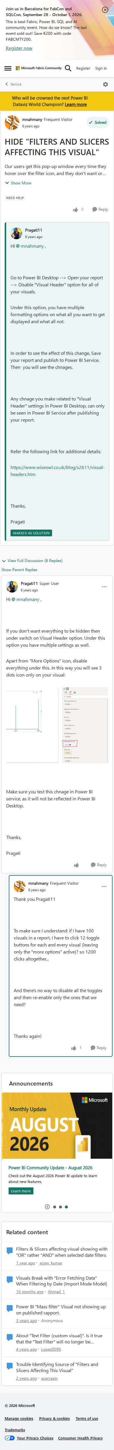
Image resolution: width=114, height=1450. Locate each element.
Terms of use (87, 1418)
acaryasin (49, 1378)
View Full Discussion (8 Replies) (35, 560)
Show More (21, 183)
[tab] (54, 1207)
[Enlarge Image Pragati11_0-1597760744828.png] (57, 725)
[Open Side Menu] (7, 68)
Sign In (101, 68)
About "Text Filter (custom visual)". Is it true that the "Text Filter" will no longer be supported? (59, 1339)
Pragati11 (33, 230)
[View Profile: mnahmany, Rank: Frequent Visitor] (12, 122)
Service (16, 84)
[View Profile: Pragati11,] (16, 233)
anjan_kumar (50, 1263)
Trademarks (15, 1429)
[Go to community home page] (39, 68)
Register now (19, 48)
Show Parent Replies (19, 569)
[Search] (68, 68)
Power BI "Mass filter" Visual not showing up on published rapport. (61, 1310)
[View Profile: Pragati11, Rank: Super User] (12, 587)
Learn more (76, 104)
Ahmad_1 (56, 1291)
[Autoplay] (47, 1207)
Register (83, 68)
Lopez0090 (51, 1349)
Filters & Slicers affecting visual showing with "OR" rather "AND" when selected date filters (62, 1252)
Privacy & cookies (54, 1418)
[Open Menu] (105, 84)
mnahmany (32, 119)
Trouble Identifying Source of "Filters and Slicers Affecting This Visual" (57, 1367)
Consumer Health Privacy (80, 1437)
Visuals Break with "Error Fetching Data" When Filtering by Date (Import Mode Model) (61, 1281)
